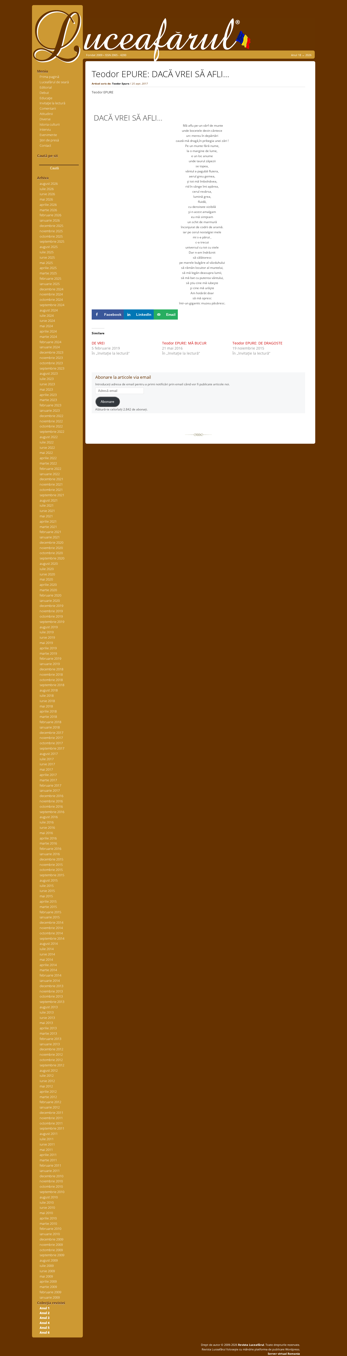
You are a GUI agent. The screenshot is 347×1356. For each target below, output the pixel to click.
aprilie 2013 (48, 1028)
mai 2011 (46, 1149)
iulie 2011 (47, 1139)
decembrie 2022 (51, 416)
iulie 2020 (47, 569)
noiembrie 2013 (51, 991)
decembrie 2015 (51, 859)
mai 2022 (46, 452)
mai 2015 (46, 896)
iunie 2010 (47, 1207)
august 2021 (49, 500)
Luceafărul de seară (54, 82)
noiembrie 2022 (51, 421)
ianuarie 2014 (50, 980)
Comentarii (48, 108)
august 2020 (49, 563)
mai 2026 (46, 199)
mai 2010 (46, 1213)
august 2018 (49, 690)
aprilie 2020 (48, 584)
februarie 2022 (50, 468)
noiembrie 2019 (51, 611)
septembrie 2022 (52, 431)
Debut (44, 92)
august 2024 (49, 310)
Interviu (45, 129)
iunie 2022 (47, 447)
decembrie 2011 (51, 1112)
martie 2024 (48, 336)
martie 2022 (48, 463)
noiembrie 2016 (51, 801)
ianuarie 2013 (50, 1044)
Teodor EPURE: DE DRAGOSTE (257, 343)
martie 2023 (48, 400)
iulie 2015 (47, 885)
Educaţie (46, 98)
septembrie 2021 (52, 495)
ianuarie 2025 (50, 284)
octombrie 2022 (51, 426)
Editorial (46, 87)
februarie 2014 (50, 975)
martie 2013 (48, 1033)
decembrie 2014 (51, 922)
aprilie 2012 (48, 1091)
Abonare (107, 402)
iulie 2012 (47, 1075)
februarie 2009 (50, 1292)
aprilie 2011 (48, 1154)
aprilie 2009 (48, 1281)
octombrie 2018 (51, 679)
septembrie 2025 (52, 241)
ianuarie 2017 (50, 790)
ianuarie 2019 (50, 664)
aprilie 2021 (48, 521)
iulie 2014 (47, 949)
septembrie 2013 (52, 1001)
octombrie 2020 (51, 553)
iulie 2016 (47, 822)
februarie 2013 (50, 1038)
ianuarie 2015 (50, 917)
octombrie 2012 (51, 1059)
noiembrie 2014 (51, 927)
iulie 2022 (47, 442)
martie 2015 (48, 906)
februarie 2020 (50, 595)
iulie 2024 (47, 315)
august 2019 (49, 627)
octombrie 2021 (51, 489)
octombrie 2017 (51, 743)
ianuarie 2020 (50, 600)
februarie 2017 (50, 785)
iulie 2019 (47, 632)
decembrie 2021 (51, 479)
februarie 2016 (50, 848)
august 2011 (49, 1133)
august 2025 (49, 246)
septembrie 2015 (52, 875)
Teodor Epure (120, 83)
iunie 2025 (47, 257)
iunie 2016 (47, 827)
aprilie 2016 (48, 838)
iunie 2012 (47, 1081)
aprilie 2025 (48, 268)
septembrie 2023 (52, 368)
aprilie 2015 (48, 901)
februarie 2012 (50, 1102)
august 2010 (49, 1197)
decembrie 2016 (51, 795)
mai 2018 (46, 706)
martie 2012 (48, 1097)
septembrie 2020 (52, 558)
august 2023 (49, 373)
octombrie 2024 (51, 299)
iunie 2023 (47, 384)
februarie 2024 (50, 342)
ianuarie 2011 (50, 1170)
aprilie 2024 (48, 331)
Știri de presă (49, 140)
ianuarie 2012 (50, 1107)
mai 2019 (46, 642)
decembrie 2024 (51, 289)
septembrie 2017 (52, 748)
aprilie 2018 (48, 711)
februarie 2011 (50, 1165)
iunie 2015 (47, 890)
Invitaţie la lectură (52, 103)
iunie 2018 (47, 701)
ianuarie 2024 (50, 347)
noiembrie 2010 (51, 1181)
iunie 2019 (47, 637)
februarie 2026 (50, 215)
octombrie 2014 (51, 933)
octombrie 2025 (51, 236)
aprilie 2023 (48, 394)
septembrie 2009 (52, 1255)
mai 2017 (46, 769)
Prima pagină (49, 76)
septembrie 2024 (52, 305)
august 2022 (49, 437)
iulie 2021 (47, 505)
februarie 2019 (50, 658)
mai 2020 (46, 579)
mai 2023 (46, 389)
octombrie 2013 (51, 996)
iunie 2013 (47, 1017)
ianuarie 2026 (50, 220)
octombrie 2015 (51, 869)
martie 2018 (48, 716)
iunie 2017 (47, 764)
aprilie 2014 (48, 965)
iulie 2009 (47, 1265)
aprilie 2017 (48, 774)
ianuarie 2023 (50, 410)
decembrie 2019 (51, 605)
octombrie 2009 (51, 1250)
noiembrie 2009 (51, 1244)
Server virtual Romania (284, 1353)
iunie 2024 (47, 320)
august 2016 (49, 817)
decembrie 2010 (51, 1176)
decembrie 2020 (51, 542)
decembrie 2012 (51, 1049)
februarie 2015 (50, 912)
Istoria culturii (50, 124)
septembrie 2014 (52, 938)
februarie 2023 (50, 405)
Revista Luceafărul (250, 1345)
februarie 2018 (50, 722)
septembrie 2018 (52, 685)
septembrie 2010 (52, 1191)
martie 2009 (48, 1286)
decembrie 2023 (51, 352)
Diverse (45, 119)
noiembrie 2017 (51, 737)
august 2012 (49, 1070)
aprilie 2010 (48, 1218)
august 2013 (49, 1007)
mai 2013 (46, 1022)
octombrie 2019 (51, 616)
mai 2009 (46, 1276)
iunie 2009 (47, 1271)
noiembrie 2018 (51, 674)
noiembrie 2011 (51, 1118)
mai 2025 (46, 262)
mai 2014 (46, 959)
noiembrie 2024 (51, 294)
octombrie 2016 (51, 806)
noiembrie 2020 (51, 547)
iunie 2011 (47, 1144)
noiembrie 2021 (51, 484)
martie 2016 (48, 843)
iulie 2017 (47, 759)
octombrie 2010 (51, 1186)
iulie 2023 (47, 378)
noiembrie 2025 (51, 231)
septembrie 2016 (52, 811)
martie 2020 (48, 590)
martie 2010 (48, 1223)
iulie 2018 (47, 695)
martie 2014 (48, 970)
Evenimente (48, 135)
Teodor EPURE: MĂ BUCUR (184, 343)
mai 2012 (46, 1086)
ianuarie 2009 (50, 1297)
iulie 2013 (47, 1012)
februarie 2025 (50, 278)
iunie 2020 (47, 574)
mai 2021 (46, 516)
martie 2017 (48, 780)
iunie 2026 (47, 194)
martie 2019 (48, 653)
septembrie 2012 (52, 1065)
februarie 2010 (50, 1228)
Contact (45, 145)
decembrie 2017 (51, 732)
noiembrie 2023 (51, 357)
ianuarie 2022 (50, 474)
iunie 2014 (47, 954)
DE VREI (98, 343)
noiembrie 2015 (51, 864)
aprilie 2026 (48, 204)
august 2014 (49, 943)
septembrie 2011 (52, 1128)
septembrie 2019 (52, 621)
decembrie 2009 (51, 1239)
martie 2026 (48, 210)
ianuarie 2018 (50, 727)
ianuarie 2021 (50, 537)
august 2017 (49, 753)
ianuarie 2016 (50, 854)
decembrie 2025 (51, 225)
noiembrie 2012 (51, 1054)
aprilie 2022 (48, 458)
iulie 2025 (47, 252)
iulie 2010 (47, 1202)
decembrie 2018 (51, 669)
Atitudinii (46, 113)
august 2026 (49, 183)
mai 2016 (46, 833)
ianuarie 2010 (50, 1234)
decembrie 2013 (51, 986)
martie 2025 (48, 273)
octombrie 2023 (51, 363)
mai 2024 (46, 326)
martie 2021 (48, 526)
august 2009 (49, 1260)
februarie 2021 (50, 532)
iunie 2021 (47, 510)
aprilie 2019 (48, 648)
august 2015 (49, 880)
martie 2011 (48, 1160)
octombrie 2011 (51, 1123)
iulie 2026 (47, 189)
